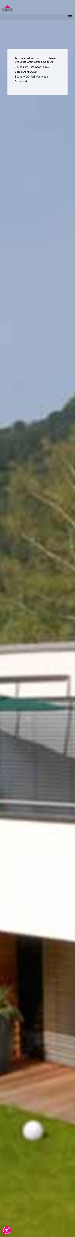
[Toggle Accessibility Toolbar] (7, 1230)
